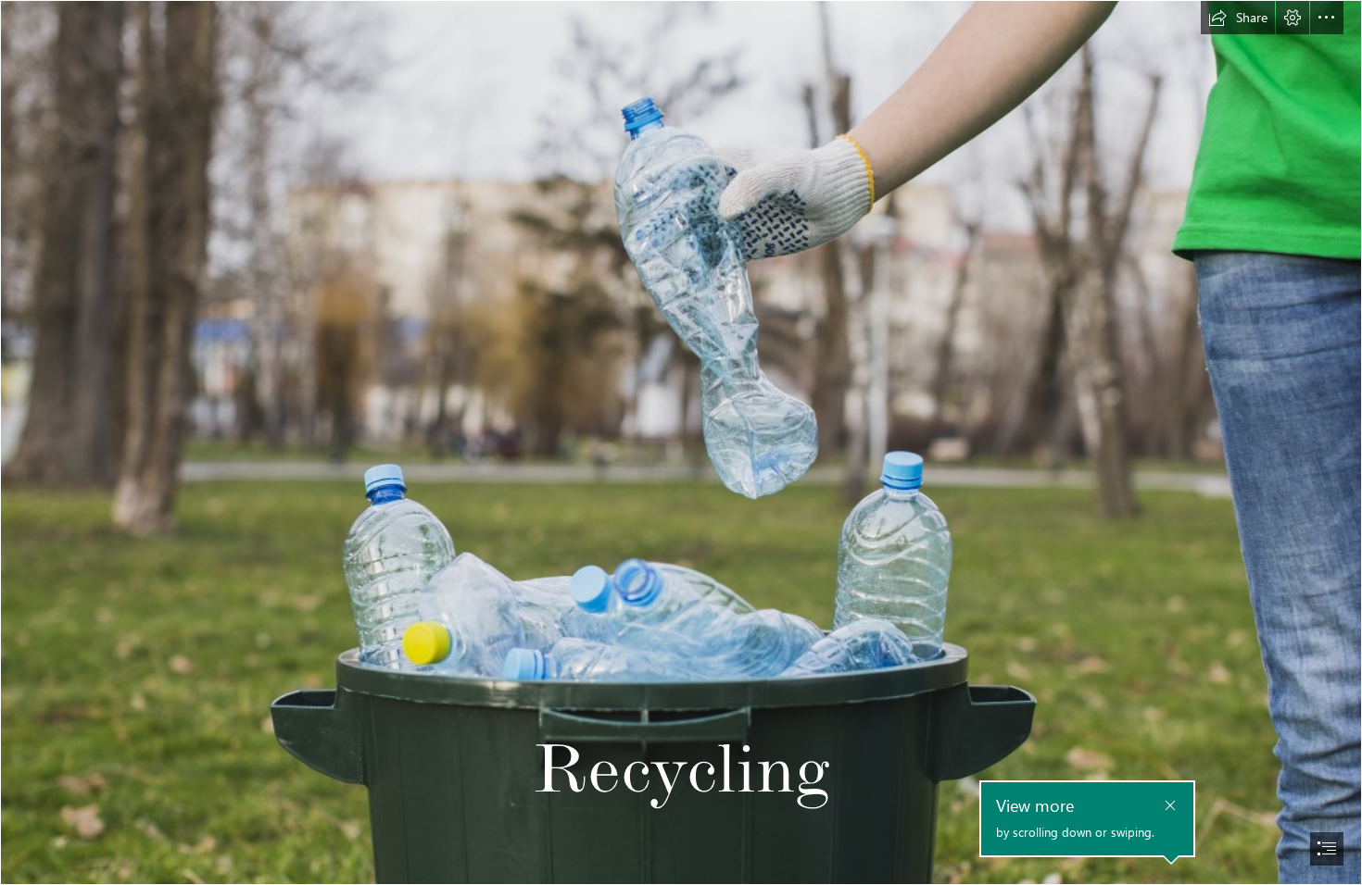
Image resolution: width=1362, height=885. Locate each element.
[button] (1238, 17)
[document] (681, 442)
